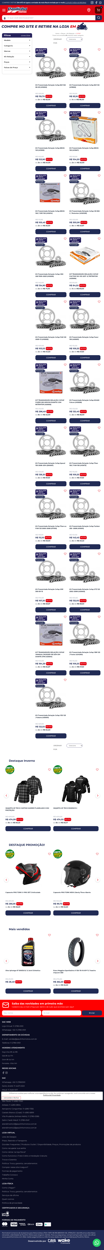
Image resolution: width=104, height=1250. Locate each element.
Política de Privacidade (51, 1095)
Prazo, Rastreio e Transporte (14, 1141)
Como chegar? (8, 1188)
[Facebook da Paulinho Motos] (96, 2)
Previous (6, 795)
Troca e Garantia (9, 1159)
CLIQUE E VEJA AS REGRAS (75, 3)
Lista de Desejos (9, 1137)
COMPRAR (51, 105)
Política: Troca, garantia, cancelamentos (19, 1163)
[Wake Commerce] (64, 1241)
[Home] (22, 10)
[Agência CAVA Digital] (52, 1241)
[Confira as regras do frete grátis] (9, 769)
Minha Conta (7, 1178)
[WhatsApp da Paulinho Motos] (100, 2)
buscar (98, 17)
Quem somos (8, 1199)
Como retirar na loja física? (14, 1152)
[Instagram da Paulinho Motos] (92, 2)
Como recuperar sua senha (14, 1148)
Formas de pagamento (12, 1171)
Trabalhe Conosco (10, 1175)
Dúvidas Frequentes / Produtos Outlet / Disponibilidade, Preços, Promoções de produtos (41, 1144)
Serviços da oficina (10, 1195)
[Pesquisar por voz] (4, 18)
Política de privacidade (12, 1203)
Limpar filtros (25, 35)
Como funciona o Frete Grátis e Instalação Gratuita (24, 1156)
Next (98, 795)
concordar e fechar (11, 1098)
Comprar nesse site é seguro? (15, 1167)
